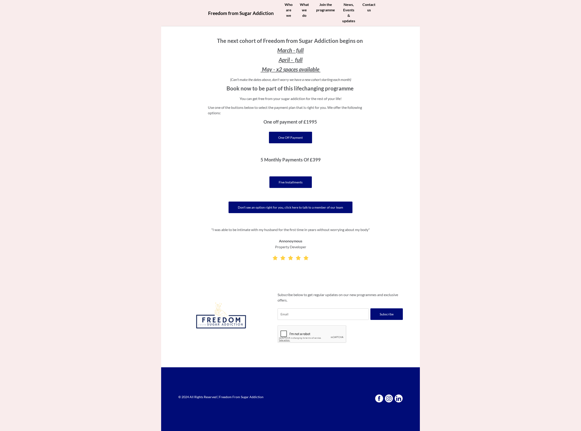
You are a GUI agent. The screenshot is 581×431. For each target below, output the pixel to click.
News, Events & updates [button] (348, 12)
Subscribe (387, 314)
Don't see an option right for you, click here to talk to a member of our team (290, 207)
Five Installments (291, 182)
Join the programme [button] (325, 7)
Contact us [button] (368, 7)
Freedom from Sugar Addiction (241, 13)
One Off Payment (290, 137)
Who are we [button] (289, 9)
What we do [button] (304, 9)
